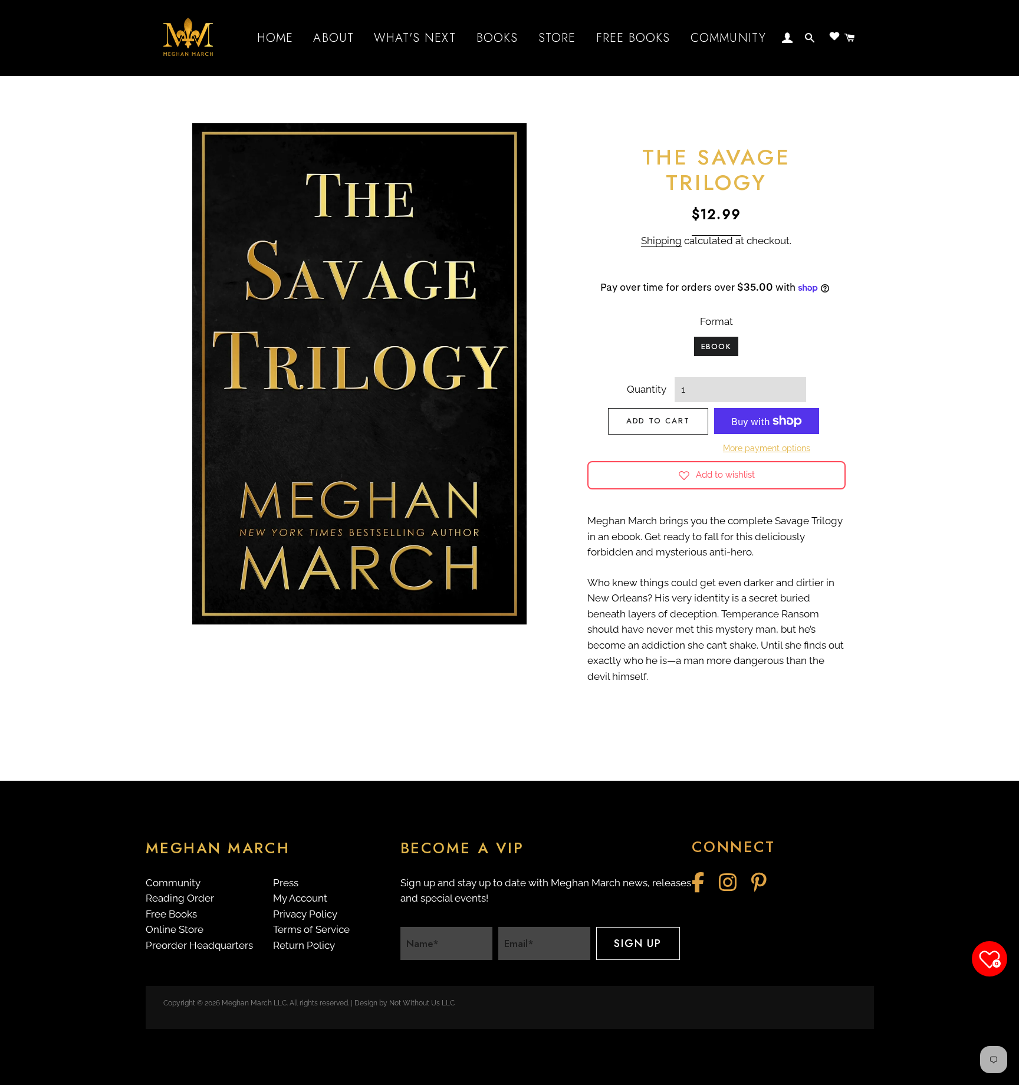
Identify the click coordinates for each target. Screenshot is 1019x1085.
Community (173, 883)
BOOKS (497, 38)
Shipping (661, 240)
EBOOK (716, 346)
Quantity (646, 389)
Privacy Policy (305, 914)
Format (716, 321)
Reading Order (180, 898)
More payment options (766, 448)
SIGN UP (638, 943)
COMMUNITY (729, 38)
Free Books (171, 914)
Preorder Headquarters (199, 945)
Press (285, 883)
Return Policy (304, 945)
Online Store (174, 929)
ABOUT (333, 38)
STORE (557, 38)
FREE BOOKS (633, 38)
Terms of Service (311, 929)
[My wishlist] (834, 36)
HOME (275, 38)
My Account (300, 898)
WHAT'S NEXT (415, 38)
